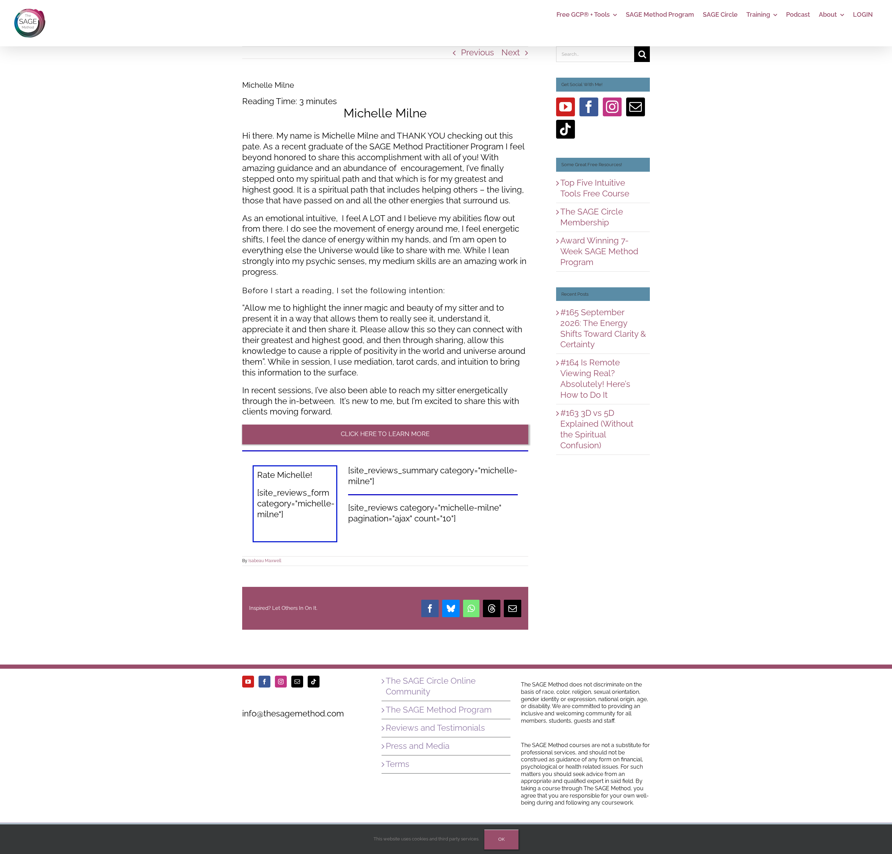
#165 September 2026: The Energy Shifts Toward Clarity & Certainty (603, 328)
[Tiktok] (565, 129)
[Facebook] (588, 107)
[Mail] (635, 107)
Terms (397, 764)
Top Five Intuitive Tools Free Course (594, 188)
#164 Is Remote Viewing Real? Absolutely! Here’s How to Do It (595, 378)
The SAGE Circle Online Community (431, 686)
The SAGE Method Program (439, 710)
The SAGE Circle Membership (591, 217)
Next (510, 52)
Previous (477, 52)
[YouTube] (565, 107)
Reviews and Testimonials (435, 728)
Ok (501, 839)
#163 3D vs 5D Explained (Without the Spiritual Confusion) (596, 429)
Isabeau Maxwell (264, 560)
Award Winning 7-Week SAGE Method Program (599, 251)
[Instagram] (612, 107)
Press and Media (417, 746)
